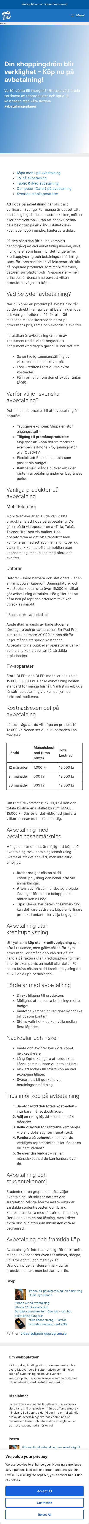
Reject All (44, 1514)
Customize (44, 1503)
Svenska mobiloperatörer (37, 194)
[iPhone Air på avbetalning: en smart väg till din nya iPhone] (20, 1295)
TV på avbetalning (32, 178)
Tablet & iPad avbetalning (38, 183)
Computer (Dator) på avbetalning (44, 188)
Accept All (44, 1491)
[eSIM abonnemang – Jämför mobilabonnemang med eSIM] (20, 1324)
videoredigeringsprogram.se (44, 1333)
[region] (44, 1486)
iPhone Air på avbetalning (32, 1303)
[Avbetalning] (6, 15)
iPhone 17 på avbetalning (31, 1307)
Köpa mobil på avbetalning (38, 173)
